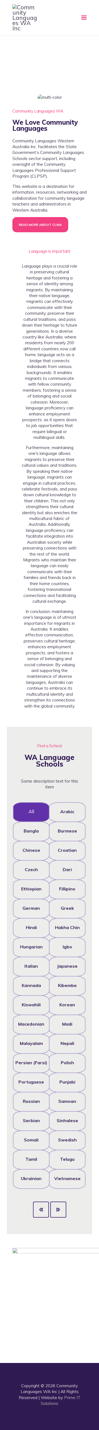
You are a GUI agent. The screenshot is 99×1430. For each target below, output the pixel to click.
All (31, 811)
